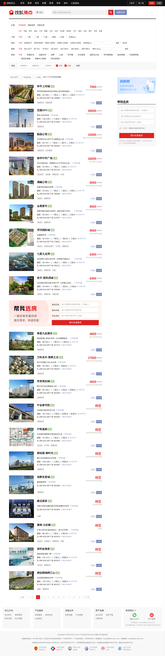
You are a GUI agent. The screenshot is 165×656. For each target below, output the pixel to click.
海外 (66, 3)
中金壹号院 (43, 405)
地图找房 (121, 12)
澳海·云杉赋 (44, 524)
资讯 (37, 3)
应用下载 (109, 615)
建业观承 (42, 500)
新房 (30, 3)
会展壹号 (42, 206)
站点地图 (18, 618)
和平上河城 (43, 86)
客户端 (141, 3)
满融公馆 (42, 182)
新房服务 (38, 615)
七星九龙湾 (43, 253)
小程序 (131, 3)
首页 (22, 3)
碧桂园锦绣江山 (46, 572)
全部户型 (81, 95)
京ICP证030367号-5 (68, 643)
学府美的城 (43, 381)
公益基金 (75, 3)
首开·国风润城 (45, 277)
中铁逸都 (42, 429)
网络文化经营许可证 (126, 643)
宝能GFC (42, 110)
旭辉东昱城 (43, 477)
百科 (58, 3)
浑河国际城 (43, 229)
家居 (51, 3)
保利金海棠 (43, 548)
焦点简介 (8, 615)
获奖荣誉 (18, 615)
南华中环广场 (44, 158)
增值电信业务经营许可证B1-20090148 (45, 643)
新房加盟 (68, 615)
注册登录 (99, 618)
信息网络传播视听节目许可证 (107, 643)
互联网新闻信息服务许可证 (86, 643)
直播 (44, 3)
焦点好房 (99, 615)
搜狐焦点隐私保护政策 (137, 128)
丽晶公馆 (42, 134)
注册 (159, 3)
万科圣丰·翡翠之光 (48, 357)
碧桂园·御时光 (45, 453)
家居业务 (48, 615)
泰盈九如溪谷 (44, 333)
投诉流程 (8, 618)
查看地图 (79, 91)
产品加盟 (79, 615)
